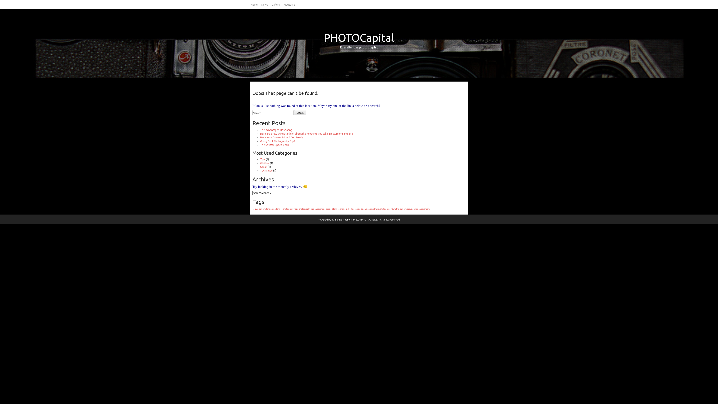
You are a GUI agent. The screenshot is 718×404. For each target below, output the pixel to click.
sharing (343, 209)
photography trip (306, 209)
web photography (422, 209)
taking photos (367, 209)
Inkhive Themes (343, 219)
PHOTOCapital (359, 38)
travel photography (383, 209)
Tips (262, 159)
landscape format (274, 209)
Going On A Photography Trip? (277, 141)
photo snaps (319, 209)
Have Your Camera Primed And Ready (281, 137)
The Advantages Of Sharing (276, 129)
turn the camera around (403, 209)
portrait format (332, 209)
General (264, 163)
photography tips (290, 209)
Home (254, 4)
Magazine (289, 4)
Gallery (276, 4)
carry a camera (259, 209)
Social (263, 166)
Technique (266, 170)
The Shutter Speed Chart (274, 144)
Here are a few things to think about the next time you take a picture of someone (306, 133)
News (264, 4)
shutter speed (353, 209)
